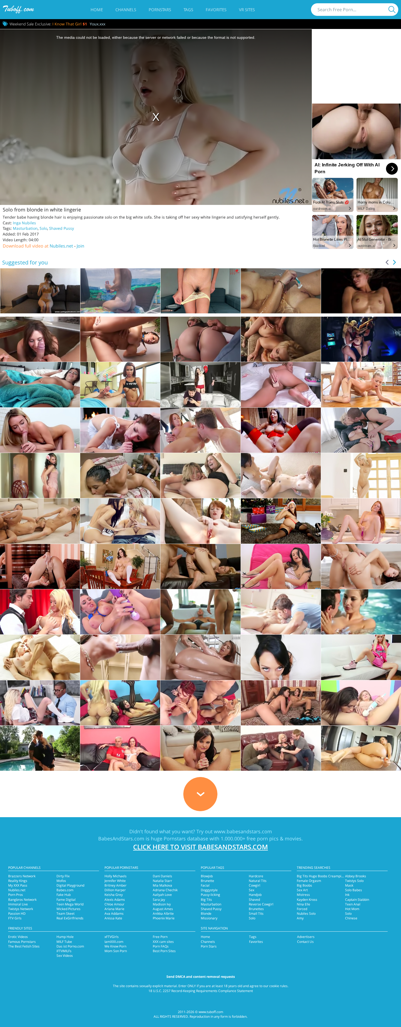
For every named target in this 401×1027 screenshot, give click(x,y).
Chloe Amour (114, 904)
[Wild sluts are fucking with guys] (200, 702)
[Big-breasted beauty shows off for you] (120, 566)
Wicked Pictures (68, 909)
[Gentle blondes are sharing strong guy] (40, 520)
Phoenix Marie (164, 918)
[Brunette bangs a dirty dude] (40, 384)
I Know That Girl (69, 24)
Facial (205, 885)
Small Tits (256, 913)
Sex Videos (64, 955)
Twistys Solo (354, 880)
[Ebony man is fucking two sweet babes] (120, 702)
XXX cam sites (163, 941)
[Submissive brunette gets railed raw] (120, 657)
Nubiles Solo (306, 913)
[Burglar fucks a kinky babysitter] (200, 384)
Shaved (254, 899)
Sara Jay (159, 899)
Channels (125, 9)
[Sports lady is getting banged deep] (200, 430)
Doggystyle (209, 890)
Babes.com (64, 890)
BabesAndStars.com (121, 838)
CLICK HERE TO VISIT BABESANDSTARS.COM (200, 846)
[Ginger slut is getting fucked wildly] (40, 657)
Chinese (351, 918)
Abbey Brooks (355, 876)
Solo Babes (353, 890)
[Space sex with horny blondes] (361, 339)
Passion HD (17, 913)
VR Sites (247, 9)
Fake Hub (63, 894)
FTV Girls (15, 918)
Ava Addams (114, 913)
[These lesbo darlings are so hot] (281, 702)
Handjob (255, 894)
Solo (43, 228)
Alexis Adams (114, 899)
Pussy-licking (210, 894)
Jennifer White (115, 880)
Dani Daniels (162, 876)
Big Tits (206, 899)
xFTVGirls (111, 936)
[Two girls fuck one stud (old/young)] (361, 702)
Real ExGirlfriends (69, 918)
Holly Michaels (115, 876)
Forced (302, 909)
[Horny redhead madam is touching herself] (361, 520)
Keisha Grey (113, 894)
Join (80, 246)
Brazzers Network (21, 876)
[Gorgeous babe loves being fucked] (281, 611)
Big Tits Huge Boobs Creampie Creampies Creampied (337, 876)
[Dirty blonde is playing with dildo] (281, 384)
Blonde (206, 913)
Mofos (61, 880)
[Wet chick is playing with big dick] (361, 611)
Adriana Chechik (165, 890)
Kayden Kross (307, 899)
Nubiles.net (61, 246)
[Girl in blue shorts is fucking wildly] (361, 384)
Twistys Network (20, 909)
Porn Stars (209, 946)
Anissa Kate (113, 918)
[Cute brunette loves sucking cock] (281, 657)
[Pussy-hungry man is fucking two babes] (200, 611)
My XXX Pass (17, 885)
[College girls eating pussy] (120, 475)
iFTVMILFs (63, 951)
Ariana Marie (114, 909)
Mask (349, 885)
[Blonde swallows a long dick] (40, 748)
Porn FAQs (161, 946)
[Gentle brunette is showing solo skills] (40, 566)
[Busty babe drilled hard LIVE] (120, 748)
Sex (251, 890)
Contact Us (305, 941)
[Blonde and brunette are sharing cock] (120, 520)
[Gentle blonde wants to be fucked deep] (200, 566)
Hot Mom (352, 909)
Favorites (216, 9)
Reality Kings (17, 880)
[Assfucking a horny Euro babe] (281, 430)
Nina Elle (303, 904)
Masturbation (25, 228)
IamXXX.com (113, 941)
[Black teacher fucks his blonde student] (40, 702)
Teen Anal (352, 904)
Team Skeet (65, 913)
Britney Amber (115, 885)
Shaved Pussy (61, 228)
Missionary (209, 918)
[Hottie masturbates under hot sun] (200, 520)
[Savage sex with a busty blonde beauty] (200, 339)
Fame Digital (66, 899)
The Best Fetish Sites (24, 946)
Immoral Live (18, 904)
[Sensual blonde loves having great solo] (361, 475)
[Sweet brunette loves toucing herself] (281, 566)
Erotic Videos (18, 936)
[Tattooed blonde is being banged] (40, 430)
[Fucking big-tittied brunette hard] (120, 611)
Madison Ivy (162, 904)
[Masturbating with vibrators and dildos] (361, 657)
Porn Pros (15, 894)
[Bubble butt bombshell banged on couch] (281, 339)
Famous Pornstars (22, 941)
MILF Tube (64, 941)
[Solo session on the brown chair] (40, 475)
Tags (188, 9)
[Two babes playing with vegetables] (281, 475)
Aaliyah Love (162, 894)
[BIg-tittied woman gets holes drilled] (40, 611)
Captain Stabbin (357, 899)
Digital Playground (70, 885)
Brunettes (256, 909)
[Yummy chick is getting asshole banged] (361, 566)
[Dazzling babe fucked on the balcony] (120, 384)
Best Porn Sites (164, 951)
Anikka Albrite (163, 913)
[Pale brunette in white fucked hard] (120, 430)
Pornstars (160, 9)
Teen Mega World (69, 904)
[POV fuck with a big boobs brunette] (40, 339)
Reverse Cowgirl (261, 904)
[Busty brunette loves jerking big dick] (200, 748)
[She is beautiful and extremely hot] (361, 748)
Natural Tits (258, 880)
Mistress (303, 894)
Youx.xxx (97, 24)
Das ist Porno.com (70, 946)
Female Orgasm (309, 880)
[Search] (392, 9)
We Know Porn (115, 946)
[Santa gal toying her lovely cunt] (281, 520)
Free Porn (160, 936)
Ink (347, 894)
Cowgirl (254, 885)
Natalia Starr (162, 880)
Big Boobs (304, 885)
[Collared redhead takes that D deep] (120, 339)
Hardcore (256, 876)
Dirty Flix (63, 876)
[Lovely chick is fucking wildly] (200, 657)
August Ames (163, 909)
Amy (300, 918)
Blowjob (207, 876)
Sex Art (302, 890)
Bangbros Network (22, 899)
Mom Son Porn (115, 951)
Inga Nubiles (24, 222)
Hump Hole (65, 936)
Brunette (207, 880)
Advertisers (306, 936)
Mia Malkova (162, 885)
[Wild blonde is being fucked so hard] (361, 430)
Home (97, 9)
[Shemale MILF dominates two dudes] (281, 748)
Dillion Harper (115, 890)
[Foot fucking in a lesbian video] (200, 475)
